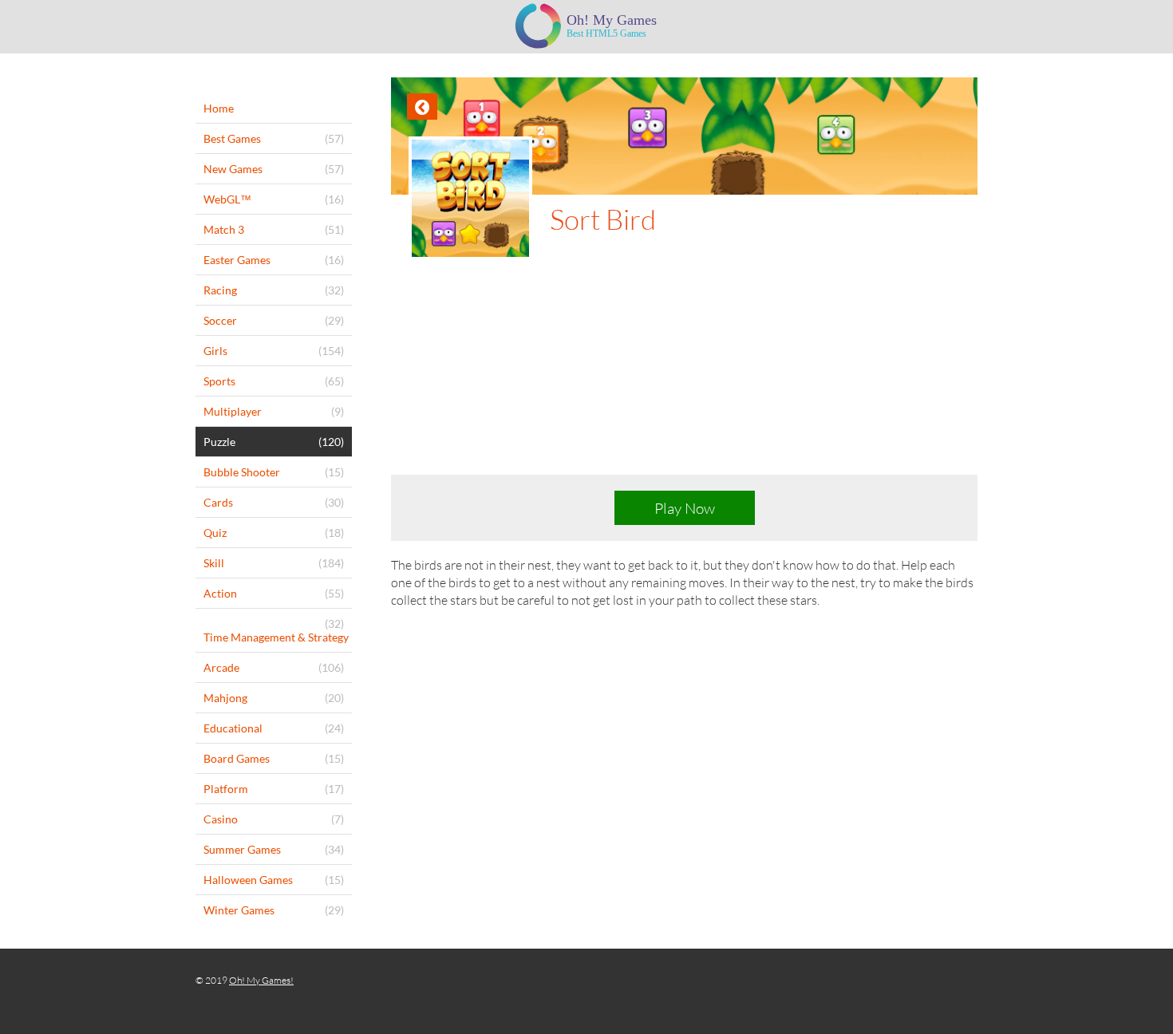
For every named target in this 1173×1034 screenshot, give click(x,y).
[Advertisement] (684, 379)
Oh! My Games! (261, 980)
